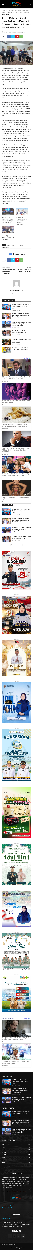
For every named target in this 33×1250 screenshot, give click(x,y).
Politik (7, 14)
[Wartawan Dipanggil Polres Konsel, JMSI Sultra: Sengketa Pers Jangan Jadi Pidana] (6, 324)
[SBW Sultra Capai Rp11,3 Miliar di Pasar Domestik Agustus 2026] (6, 350)
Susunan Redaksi (6, 1219)
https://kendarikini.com (16, 293)
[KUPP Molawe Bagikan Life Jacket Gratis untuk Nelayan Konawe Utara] (6, 307)
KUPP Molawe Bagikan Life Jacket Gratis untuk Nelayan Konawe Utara (21, 306)
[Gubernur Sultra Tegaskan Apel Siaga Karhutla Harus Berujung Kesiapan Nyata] (6, 316)
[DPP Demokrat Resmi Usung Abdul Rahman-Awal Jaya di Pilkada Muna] (8, 211)
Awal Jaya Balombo (11, 245)
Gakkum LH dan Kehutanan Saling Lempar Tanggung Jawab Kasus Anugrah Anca (21, 341)
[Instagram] (14, 1236)
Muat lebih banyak (15, 545)
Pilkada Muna (5, 247)
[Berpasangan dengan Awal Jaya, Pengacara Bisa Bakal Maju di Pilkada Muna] (22, 211)
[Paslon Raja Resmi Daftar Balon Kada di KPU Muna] (8, 229)
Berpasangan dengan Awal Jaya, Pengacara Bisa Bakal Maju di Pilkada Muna (21, 221)
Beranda (4, 10)
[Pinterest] (17, 36)
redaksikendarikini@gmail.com (17, 1191)
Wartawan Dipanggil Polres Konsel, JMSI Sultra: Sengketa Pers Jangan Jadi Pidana (21, 323)
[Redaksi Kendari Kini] (3, 32)
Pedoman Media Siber (8, 1204)
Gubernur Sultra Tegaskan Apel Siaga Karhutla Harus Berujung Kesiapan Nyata (20, 315)
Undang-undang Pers (8, 1208)
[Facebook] (9, 36)
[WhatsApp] (21, 36)
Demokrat (20, 245)
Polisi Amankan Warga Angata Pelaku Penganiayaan (8, 271)
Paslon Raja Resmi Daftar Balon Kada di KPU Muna (8, 237)
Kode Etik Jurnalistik (7, 1206)
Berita (8, 10)
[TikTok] (18, 1236)
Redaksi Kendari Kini (10, 32)
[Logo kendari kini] (16, 4)
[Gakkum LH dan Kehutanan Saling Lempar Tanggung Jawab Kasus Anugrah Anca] (6, 342)
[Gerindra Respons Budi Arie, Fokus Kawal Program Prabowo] (6, 333)
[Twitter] (13, 36)
